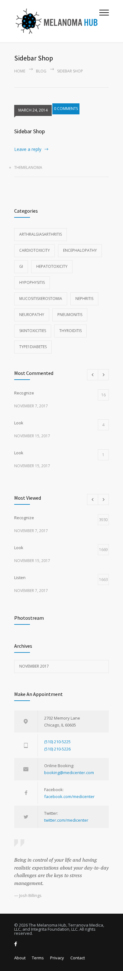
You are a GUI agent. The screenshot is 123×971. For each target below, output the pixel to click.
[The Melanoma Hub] (56, 21)
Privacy (57, 958)
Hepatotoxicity (51, 266)
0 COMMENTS (66, 108)
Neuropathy (31, 314)
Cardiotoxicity (34, 250)
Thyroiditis (70, 330)
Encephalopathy (80, 250)
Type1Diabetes (33, 346)
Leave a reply (27, 149)
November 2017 (34, 666)
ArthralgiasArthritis (40, 234)
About (20, 958)
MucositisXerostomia (40, 298)
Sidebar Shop (29, 131)
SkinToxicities (32, 330)
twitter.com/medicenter (66, 820)
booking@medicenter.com (69, 772)
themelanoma (28, 167)
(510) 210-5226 (57, 749)
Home (19, 71)
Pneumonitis (69, 314)
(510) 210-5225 (57, 741)
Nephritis (84, 298)
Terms (38, 958)
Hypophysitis (32, 282)
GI (21, 266)
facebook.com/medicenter (69, 796)
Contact (77, 958)
